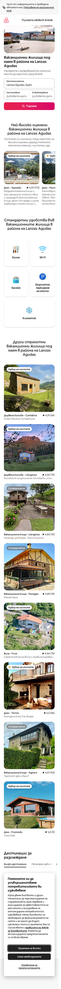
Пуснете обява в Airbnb (37, 20)
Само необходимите (29, 956)
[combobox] (29, 85)
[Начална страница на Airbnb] (6, 20)
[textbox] (17, 96)
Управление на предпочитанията (29, 966)
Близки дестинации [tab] (15, 864)
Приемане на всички (29, 948)
